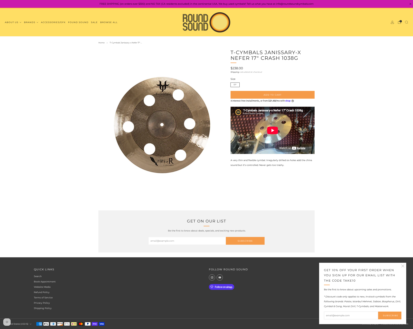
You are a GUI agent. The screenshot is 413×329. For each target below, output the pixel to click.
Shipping (235, 72)
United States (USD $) (17, 324)
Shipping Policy (43, 308)
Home (101, 42)
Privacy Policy (42, 302)
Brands (30, 22)
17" (235, 84)
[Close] (410, 4)
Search (38, 276)
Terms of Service (43, 297)
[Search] (406, 22)
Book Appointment (45, 281)
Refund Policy (42, 292)
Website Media (42, 286)
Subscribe (390, 315)
